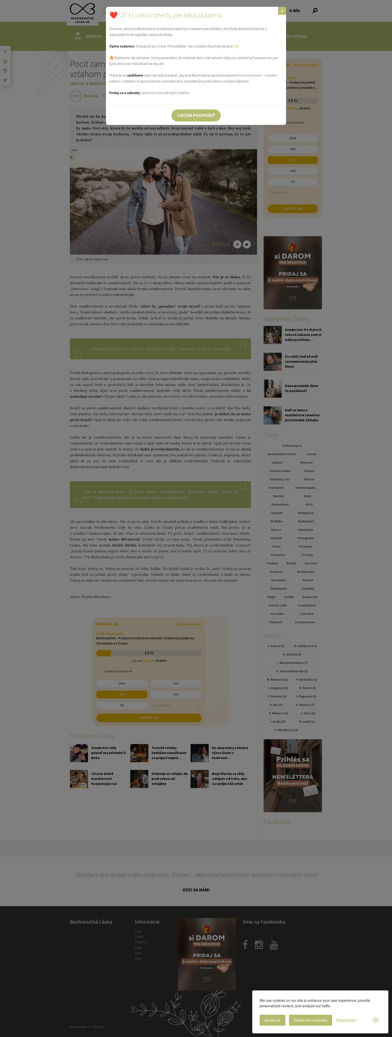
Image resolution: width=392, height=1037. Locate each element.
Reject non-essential (310, 1020)
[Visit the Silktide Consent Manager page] (375, 1020)
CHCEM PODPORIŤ (196, 115)
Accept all (272, 1020)
